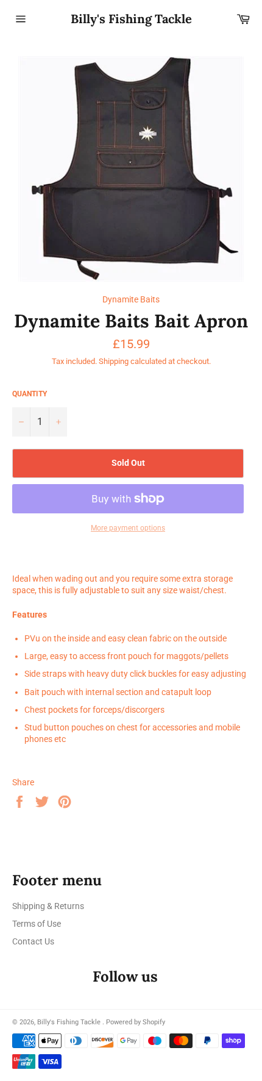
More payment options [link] (128, 528)
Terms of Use (36, 924)
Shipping (114, 361)
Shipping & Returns (48, 906)
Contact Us (33, 941)
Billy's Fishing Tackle (131, 18)
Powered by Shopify (135, 1022)
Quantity (29, 394)
